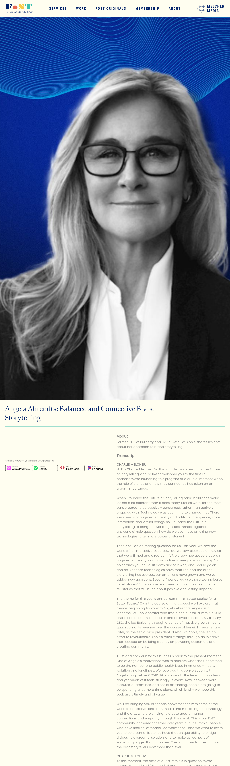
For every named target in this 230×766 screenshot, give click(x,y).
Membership (147, 9)
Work (81, 9)
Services (58, 9)
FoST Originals (111, 9)
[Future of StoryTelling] (17, 8)
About (175, 9)
